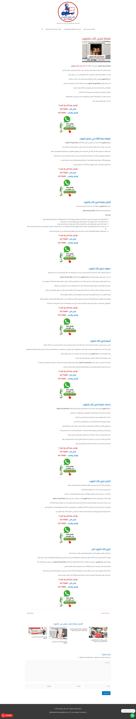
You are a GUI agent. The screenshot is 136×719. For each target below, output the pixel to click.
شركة (107, 79)
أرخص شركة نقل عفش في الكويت (39, 637)
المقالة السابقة (105, 613)
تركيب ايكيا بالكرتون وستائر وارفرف (72, 29)
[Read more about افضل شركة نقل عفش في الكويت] (58, 633)
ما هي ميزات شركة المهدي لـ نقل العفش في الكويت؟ (98, 640)
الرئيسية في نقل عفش (89, 29)
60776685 (64, 109)
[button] (42, 29)
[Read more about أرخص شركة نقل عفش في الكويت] (38, 631)
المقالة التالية (30, 613)
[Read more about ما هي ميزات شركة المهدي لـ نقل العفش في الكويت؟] (98, 632)
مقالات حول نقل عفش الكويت (53, 29)
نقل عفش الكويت (80, 66)
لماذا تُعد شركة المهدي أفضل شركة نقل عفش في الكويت (78, 630)
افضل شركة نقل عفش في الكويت (59, 642)
